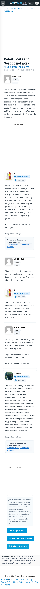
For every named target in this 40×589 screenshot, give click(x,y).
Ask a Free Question (18, 546)
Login (31, 3)
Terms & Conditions (9, 582)
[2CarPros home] (16, 3)
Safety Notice (24, 582)
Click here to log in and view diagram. (18, 245)
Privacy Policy (26, 579)
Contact (4, 579)
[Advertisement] (20, 36)
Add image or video (17, 531)
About (17, 579)
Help (11, 579)
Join (36, 3)
